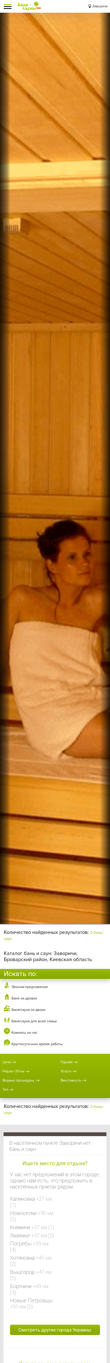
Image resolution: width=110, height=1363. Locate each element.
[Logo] (29, 6)
